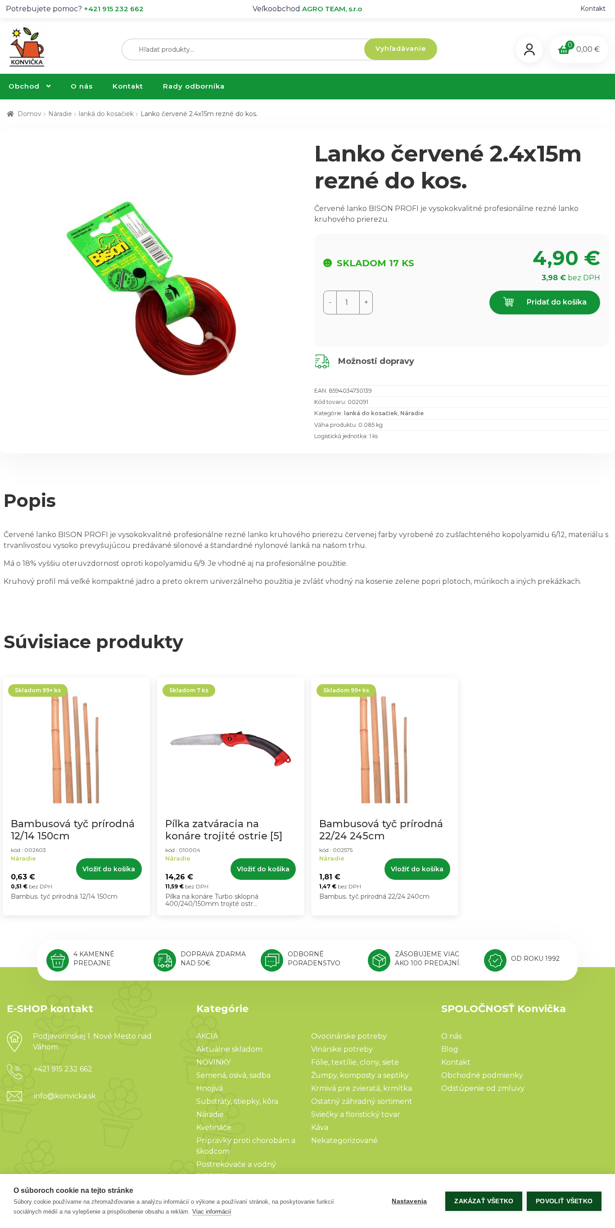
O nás (82, 86)
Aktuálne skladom (229, 1049)
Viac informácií (211, 1211)
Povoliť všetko (564, 1201)
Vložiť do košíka (108, 869)
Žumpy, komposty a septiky (360, 1075)
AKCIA (207, 1036)
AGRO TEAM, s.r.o (332, 8)
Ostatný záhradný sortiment (361, 1101)
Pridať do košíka (556, 302)
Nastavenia (409, 1201)
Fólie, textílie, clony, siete (355, 1062)
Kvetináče (213, 1127)
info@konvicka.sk (65, 1096)
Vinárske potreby (342, 1049)
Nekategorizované (344, 1140)
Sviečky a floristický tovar (355, 1114)
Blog (449, 1049)
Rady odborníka (194, 86)
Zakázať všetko (483, 1201)
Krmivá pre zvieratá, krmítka (361, 1088)
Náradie (60, 114)
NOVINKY (213, 1062)
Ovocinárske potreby (349, 1036)
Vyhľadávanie (400, 49)
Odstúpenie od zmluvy (483, 1088)
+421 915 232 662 (114, 8)
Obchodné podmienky (482, 1075)
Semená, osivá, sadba (233, 1075)
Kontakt (593, 8)
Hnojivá (209, 1088)
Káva (319, 1127)
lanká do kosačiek (106, 114)
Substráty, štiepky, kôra (237, 1101)
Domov (29, 114)
